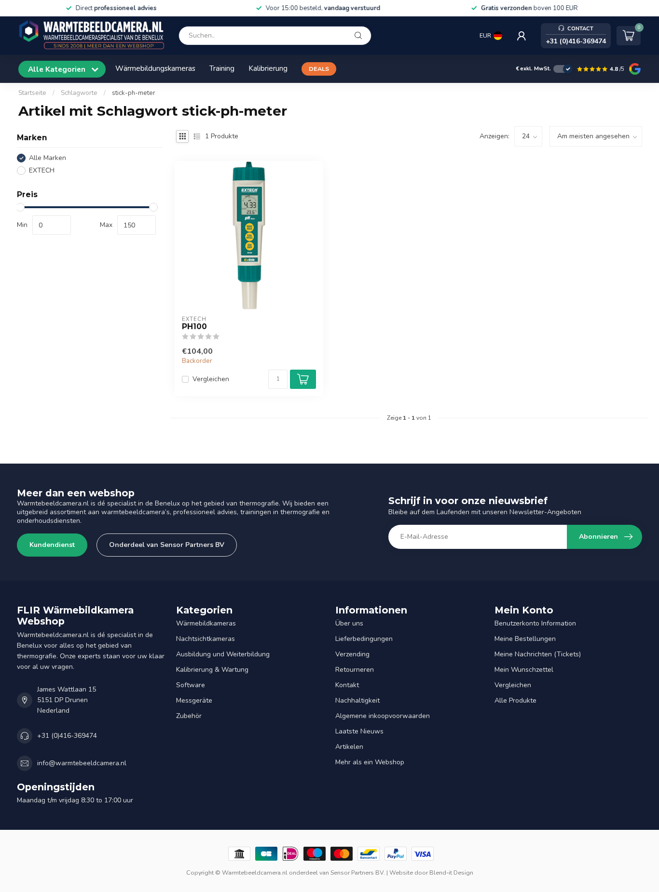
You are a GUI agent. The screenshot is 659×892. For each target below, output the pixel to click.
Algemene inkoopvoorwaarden (382, 715)
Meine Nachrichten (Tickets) (537, 654)
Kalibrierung (268, 68)
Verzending (352, 654)
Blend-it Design (451, 872)
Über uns (349, 623)
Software (190, 685)
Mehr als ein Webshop (369, 762)
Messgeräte (194, 700)
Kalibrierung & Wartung (212, 669)
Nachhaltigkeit (357, 700)
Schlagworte (79, 93)
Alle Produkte (515, 700)
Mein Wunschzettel (523, 669)
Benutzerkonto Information (535, 623)
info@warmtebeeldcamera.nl (81, 763)
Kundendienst (52, 544)
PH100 (194, 326)
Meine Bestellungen (525, 638)
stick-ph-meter (133, 93)
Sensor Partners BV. (357, 872)
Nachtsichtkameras (205, 638)
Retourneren (354, 669)
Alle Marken (47, 157)
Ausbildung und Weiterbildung (223, 654)
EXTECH (42, 170)
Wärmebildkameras (206, 623)
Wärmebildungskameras (155, 68)
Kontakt (347, 685)
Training (221, 68)
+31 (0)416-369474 (67, 735)
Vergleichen (210, 379)
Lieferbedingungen (364, 638)
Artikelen (349, 746)
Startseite (32, 93)
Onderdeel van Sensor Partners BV (166, 544)
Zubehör (189, 715)
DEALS (319, 69)
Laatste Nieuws (359, 731)
